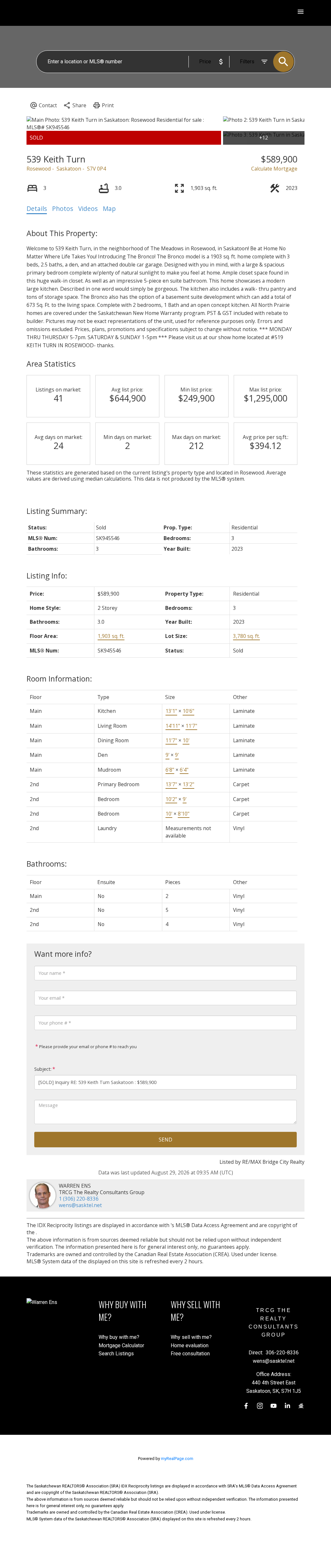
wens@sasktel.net (80, 1205)
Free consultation (190, 1353)
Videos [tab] (88, 208)
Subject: (42, 1069)
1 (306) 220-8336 (79, 1198)
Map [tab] (109, 208)
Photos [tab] (62, 208)
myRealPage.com (177, 1458)
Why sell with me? (191, 1337)
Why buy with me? (119, 1337)
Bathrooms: (47, 864)
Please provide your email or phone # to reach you (87, 1046)
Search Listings (116, 1353)
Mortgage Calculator (121, 1345)
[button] (246, 1406)
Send (165, 1139)
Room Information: (59, 678)
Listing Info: (47, 575)
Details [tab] (37, 208)
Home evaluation (189, 1345)
